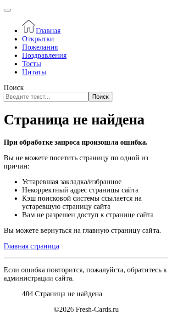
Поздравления (44, 55)
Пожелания (40, 47)
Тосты (31, 64)
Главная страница (31, 246)
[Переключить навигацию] (7, 10)
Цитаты (34, 72)
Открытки (38, 39)
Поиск (14, 87)
